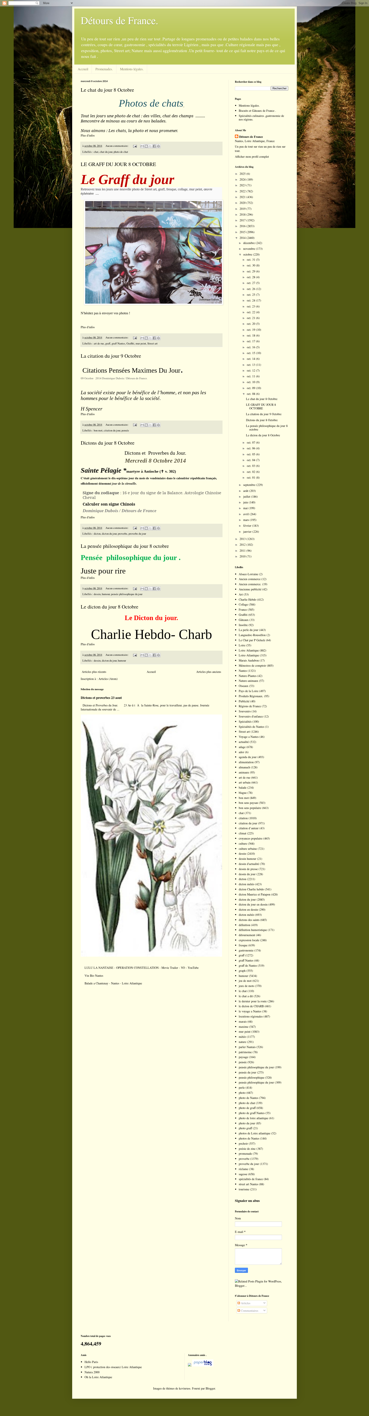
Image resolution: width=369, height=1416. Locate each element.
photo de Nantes (248, 1098)
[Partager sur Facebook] (154, 146)
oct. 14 (251, 359)
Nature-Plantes (247, 676)
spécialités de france (251, 1179)
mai (246, 508)
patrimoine (245, 1052)
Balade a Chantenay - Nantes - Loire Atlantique (113, 983)
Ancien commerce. (250, 584)
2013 (243, 539)
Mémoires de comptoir (252, 665)
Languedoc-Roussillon (252, 635)
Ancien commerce (250, 579)
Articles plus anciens (208, 672)
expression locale (249, 940)
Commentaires (249, 1311)
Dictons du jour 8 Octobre (108, 442)
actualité (244, 742)
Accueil (83, 69)
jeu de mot (245, 981)
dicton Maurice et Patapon (254, 894)
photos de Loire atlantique (254, 1133)
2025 (243, 174)
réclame (243, 1169)
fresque (243, 945)
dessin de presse (248, 869)
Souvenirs (245, 711)
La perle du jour (248, 630)
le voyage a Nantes (250, 1011)
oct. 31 (251, 259)
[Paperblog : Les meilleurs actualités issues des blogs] (189, 1365)
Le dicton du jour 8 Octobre (109, 606)
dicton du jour (109, 533)
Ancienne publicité (250, 589)
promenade (245, 1153)
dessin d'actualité (249, 864)
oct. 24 (251, 300)
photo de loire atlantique (253, 1118)
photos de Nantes (249, 1138)
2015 (243, 232)
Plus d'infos (88, 135)
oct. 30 (251, 265)
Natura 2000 (92, 1372)
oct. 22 (251, 312)
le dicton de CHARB (251, 1006)
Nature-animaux (248, 681)
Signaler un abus (247, 1200)
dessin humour (247, 859)
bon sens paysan (248, 803)
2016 (243, 226)
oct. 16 (251, 347)
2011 (243, 550)
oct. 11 (251, 376)
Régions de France (250, 706)
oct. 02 (251, 472)
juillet (247, 496)
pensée (125, 430)
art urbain (244, 782)
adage (242, 747)
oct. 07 (251, 442)
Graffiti (130, 343)
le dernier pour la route (253, 1001)
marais (243, 1021)
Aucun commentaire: (117, 146)
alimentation (246, 762)
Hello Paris (91, 1362)
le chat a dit (246, 996)
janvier (247, 531)
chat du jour (106, 152)
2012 (243, 545)
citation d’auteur (249, 828)
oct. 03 (251, 466)
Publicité (244, 701)
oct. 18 (251, 335)
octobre (248, 254)
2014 (243, 238)
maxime (243, 1027)
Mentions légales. (132, 69)
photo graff (245, 1128)
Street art (152, 343)
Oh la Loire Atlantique (98, 1377)
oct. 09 (251, 388)
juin (246, 502)
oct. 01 (251, 477)
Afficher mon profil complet (252, 156)
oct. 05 (251, 454)
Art (241, 594)
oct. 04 (251, 460)
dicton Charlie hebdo (251, 889)
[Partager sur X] (150, 146)
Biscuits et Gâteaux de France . (257, 111)
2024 (243, 179)
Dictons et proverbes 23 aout (101, 697)
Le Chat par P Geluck (252, 640)
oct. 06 (251, 448)
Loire (242, 645)
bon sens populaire (250, 808)
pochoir (243, 1143)
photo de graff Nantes (252, 1113)
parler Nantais (247, 1047)
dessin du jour (247, 874)
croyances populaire (250, 838)
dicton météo (246, 884)
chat (96, 152)
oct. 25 (251, 295)
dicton (97, 533)
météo (242, 1037)
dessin (97, 594)
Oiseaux (243, 686)
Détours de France (251, 137)
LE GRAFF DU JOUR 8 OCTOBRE (118, 164)
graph (242, 971)
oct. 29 (251, 271)
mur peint (141, 343)
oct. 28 (251, 277)
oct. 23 (251, 306)
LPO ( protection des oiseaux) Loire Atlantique (113, 1367)
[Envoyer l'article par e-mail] (135, 146)
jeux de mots (246, 986)
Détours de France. (119, 20)
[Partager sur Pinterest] (158, 146)
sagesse (243, 1174)
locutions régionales (251, 1016)
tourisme (244, 1189)
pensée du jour (247, 1072)
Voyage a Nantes (249, 737)
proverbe (122, 533)
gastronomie (246, 950)
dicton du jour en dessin (253, 904)
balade (242, 787)
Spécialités (245, 721)
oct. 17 (251, 341)
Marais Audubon (249, 660)
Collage (243, 604)
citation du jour (112, 430)
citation (243, 818)
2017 (243, 220)
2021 (243, 197)
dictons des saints (249, 920)
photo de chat (121, 152)
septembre (249, 485)
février (247, 525)
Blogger (210, 1388)
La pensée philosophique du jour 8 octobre (125, 546)
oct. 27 (251, 283)
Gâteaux (244, 620)
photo (242, 1093)
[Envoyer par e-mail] (142, 146)
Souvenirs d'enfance (251, 716)
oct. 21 (251, 318)
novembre (249, 249)
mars (246, 520)
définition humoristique (253, 930)
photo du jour (247, 1123)
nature (242, 1042)
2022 (243, 191)
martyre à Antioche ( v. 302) (151, 471)
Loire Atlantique (249, 650)
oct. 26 (251, 289)
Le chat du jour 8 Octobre (107, 89)
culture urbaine (248, 849)
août (246, 491)
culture (243, 843)
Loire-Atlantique (249, 655)
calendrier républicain (190, 478)
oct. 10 (251, 382)
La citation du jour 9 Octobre (111, 355)
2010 (243, 556)
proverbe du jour (137, 533)
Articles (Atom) (108, 679)
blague (243, 793)
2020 (243, 203)
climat (242, 833)
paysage (243, 1057)
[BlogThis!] (146, 146)
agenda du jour (248, 757)
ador (241, 752)
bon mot (98, 430)
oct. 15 (251, 353)
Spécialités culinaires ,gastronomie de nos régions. (261, 117)
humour (106, 594)
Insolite (243, 625)
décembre (249, 243)
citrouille (130, 483)
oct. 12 (251, 370)
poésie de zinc (247, 1149)
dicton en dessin (248, 909)
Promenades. (104, 69)
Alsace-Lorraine (248, 574)
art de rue (99, 343)
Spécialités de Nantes (251, 727)
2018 (243, 214)
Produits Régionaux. (251, 696)
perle (242, 1087)
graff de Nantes (248, 965)
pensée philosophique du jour (126, 594)
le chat (243, 991)
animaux (244, 772)
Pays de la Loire (248, 691)
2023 (243, 185)
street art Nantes (248, 1184)
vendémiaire (158, 478)
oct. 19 (251, 330)
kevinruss (184, 1388)
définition (244, 925)
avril (246, 514)
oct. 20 (251, 324)
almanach (244, 767)
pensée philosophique (251, 1077)
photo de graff (247, 1108)
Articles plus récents (94, 672)
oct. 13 (251, 365)
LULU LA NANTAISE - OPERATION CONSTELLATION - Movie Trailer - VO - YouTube (142, 968)
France (243, 609)
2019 (243, 209)
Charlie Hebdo (131, 634)
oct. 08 (251, 394)
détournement (247, 935)
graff (107, 343)
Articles (245, 1303)
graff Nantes (118, 343)
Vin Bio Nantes (94, 975)
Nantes (243, 671)
